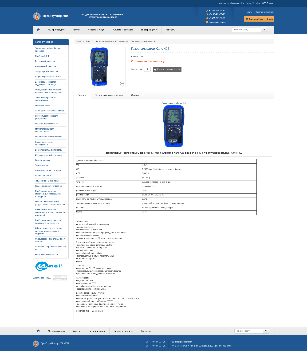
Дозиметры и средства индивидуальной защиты (46, 83)
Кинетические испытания (46, 255)
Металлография (42, 105)
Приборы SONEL (43, 56)
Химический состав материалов (49, 111)
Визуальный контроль (45, 61)
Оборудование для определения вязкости (50, 240)
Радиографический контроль (48, 77)
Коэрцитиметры (42, 160)
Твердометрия (41, 165)
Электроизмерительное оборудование (46, 99)
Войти (249, 12)
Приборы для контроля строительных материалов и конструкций (48, 194)
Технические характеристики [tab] (109, 95)
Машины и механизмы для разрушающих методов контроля (50, 203)
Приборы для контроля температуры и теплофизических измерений (50, 212)
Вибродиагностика (43, 176)
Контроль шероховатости (47, 124)
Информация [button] (148, 29)
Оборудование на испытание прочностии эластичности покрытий (48, 231)
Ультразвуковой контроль (46, 71)
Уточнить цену (173, 69)
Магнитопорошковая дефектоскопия (44, 130)
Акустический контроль (45, 66)
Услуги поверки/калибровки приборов (47, 49)
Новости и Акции (96, 29)
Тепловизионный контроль (47, 181)
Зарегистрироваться (265, 12)
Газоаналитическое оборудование (112, 41)
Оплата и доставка (123, 29)
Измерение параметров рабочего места (50, 248)
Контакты (170, 29)
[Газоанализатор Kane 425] (100, 67)
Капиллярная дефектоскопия (48, 137)
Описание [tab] (82, 95)
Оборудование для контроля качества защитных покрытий (48, 91)
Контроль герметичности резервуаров (46, 117)
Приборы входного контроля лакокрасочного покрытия (48, 221)
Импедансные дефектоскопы (48, 155)
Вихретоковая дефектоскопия (49, 150)
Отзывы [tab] (135, 95)
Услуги (76, 29)
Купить (160, 69)
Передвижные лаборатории (48, 170)
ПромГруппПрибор (84, 41)
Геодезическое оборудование (48, 186)
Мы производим (56, 29)
